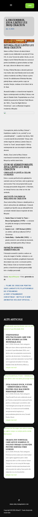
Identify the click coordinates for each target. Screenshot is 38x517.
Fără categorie (25, 344)
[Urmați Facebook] (19, 500)
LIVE (30, 5)
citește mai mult (11, 367)
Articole (16, 344)
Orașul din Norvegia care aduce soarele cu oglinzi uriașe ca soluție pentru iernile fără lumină (19, 444)
